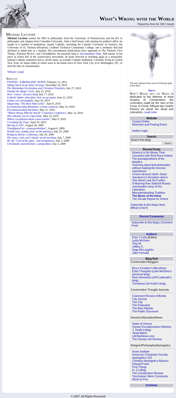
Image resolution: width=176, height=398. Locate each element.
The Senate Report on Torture (150, 198)
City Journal (139, 299)
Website (11, 71)
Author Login (140, 130)
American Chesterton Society (150, 354)
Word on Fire (140, 379)
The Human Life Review (147, 339)
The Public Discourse (145, 311)
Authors (151, 234)
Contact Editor (141, 121)
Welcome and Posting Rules (149, 124)
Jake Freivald (140, 252)
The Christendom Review (147, 373)
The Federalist (141, 305)
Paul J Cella (139, 237)
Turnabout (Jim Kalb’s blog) (149, 283)
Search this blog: (141, 139)
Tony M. (137, 243)
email (21, 71)
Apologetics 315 (142, 357)
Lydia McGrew (141, 240)
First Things (139, 367)
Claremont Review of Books (149, 295)
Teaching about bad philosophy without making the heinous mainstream (151, 168)
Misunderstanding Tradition (148, 192)
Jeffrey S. (138, 246)
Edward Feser (140, 363)
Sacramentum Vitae (90, 53)
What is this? (139, 207)
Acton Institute (140, 351)
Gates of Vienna (142, 323)
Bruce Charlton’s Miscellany (149, 268)
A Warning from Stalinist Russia (151, 183)
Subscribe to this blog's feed (148, 204)
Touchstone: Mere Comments (150, 376)
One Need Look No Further (148, 180)
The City (137, 302)
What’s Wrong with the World (137, 18)
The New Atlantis (142, 308)
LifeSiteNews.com (143, 336)
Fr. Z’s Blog (139, 370)
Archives (151, 385)
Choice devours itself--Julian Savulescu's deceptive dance (150, 176)
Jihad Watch (139, 333)
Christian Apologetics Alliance (150, 360)
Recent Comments (152, 216)
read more (151, 112)
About (151, 90)
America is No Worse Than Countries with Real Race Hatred (152, 154)
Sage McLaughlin (143, 249)
